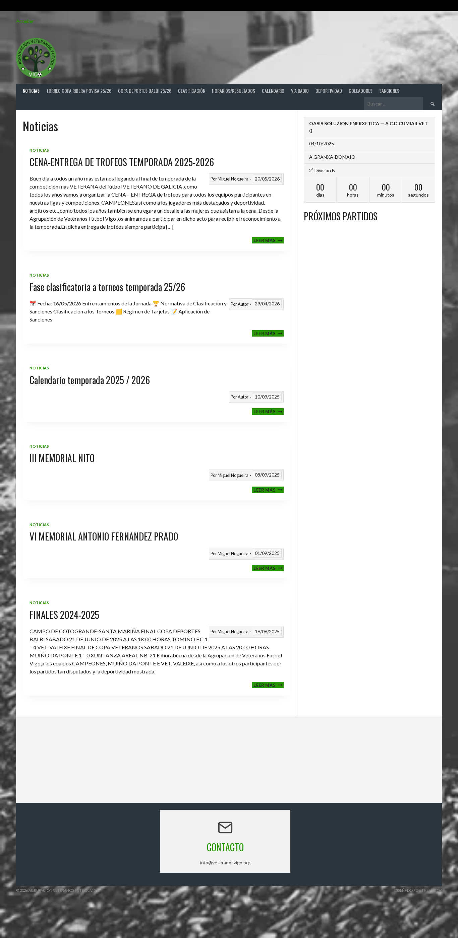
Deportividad (329, 90)
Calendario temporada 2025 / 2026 (90, 380)
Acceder (25, 21)
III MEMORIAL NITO (62, 458)
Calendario (273, 90)
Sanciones (389, 90)
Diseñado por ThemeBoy (418, 890)
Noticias (31, 90)
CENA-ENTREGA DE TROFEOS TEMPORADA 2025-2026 (122, 162)
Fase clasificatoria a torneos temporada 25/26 (107, 287)
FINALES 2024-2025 (64, 615)
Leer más (268, 240)
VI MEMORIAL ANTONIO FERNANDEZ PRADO (104, 536)
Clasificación (191, 90)
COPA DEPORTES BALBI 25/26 (144, 90)
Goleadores (361, 90)
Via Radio (300, 90)
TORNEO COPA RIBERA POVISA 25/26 (78, 90)
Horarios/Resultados (233, 90)
